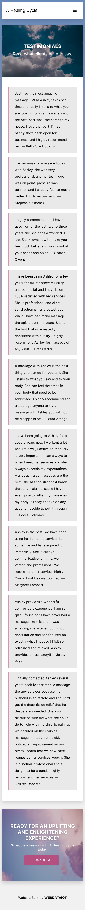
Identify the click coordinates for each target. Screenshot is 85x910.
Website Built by (42, 898)
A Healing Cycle (22, 10)
